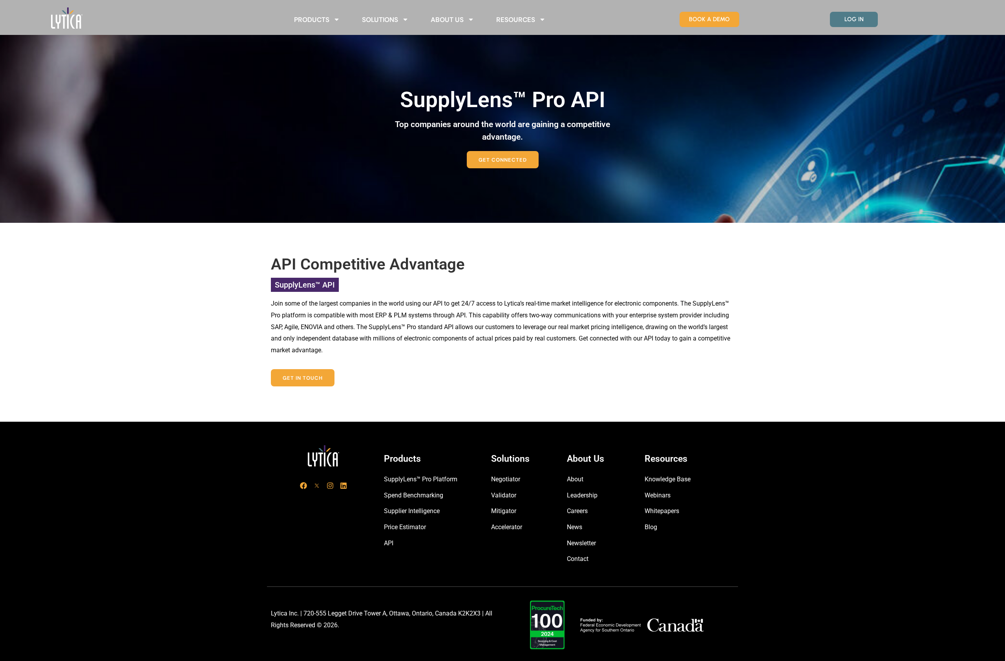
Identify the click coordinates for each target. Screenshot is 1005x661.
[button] (503, 159)
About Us (447, 19)
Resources (515, 19)
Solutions (380, 19)
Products (311, 19)
